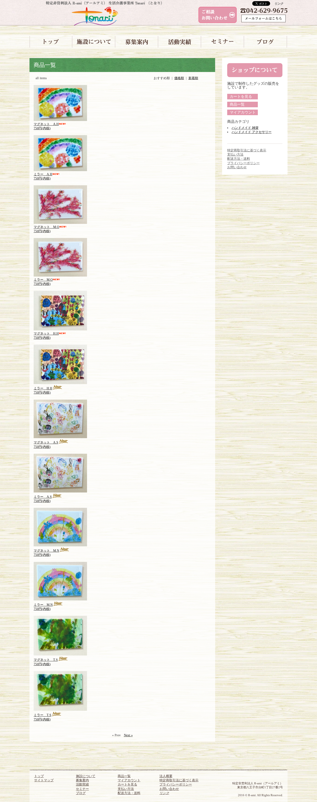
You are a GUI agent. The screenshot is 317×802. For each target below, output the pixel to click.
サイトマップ (44, 780)
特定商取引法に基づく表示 (246, 150)
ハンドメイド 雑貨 (245, 128)
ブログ (81, 793)
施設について (85, 776)
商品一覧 (237, 104)
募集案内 (82, 780)
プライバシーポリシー (243, 163)
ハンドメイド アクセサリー (252, 132)
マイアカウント (243, 112)
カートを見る (241, 96)
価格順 (179, 78)
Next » (128, 735)
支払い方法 (235, 154)
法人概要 (165, 776)
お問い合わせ (237, 167)
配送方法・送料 (238, 158)
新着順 (193, 78)
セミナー (82, 789)
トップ (39, 776)
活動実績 (82, 784)
